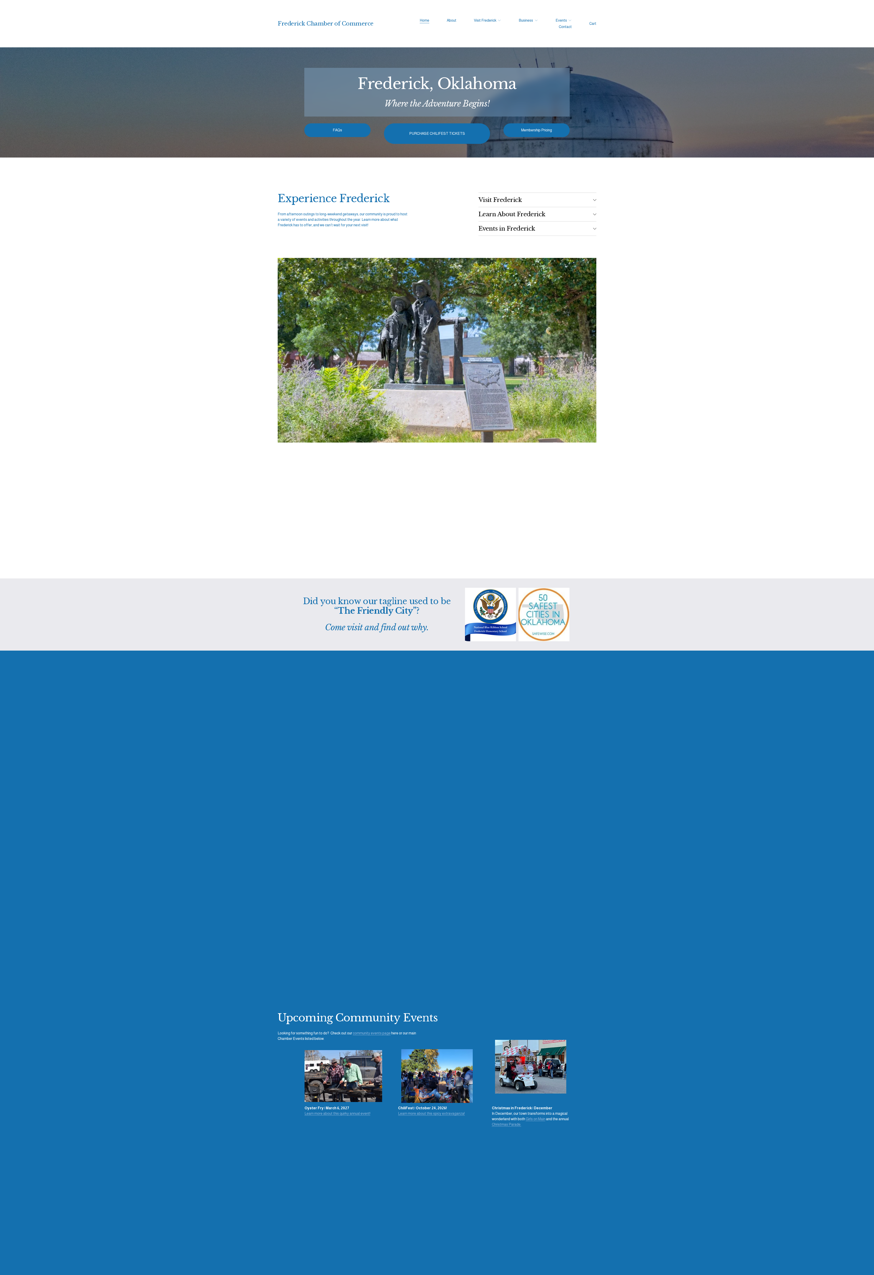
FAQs (337, 130)
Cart (592, 23)
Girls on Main (535, 1119)
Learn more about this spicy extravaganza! (431, 1113)
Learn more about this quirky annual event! (337, 1113)
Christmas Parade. (506, 1124)
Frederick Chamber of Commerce (325, 23)
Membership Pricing (536, 130)
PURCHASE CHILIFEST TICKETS (437, 133)
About (451, 20)
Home (424, 20)
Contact (565, 27)
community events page (372, 1033)
